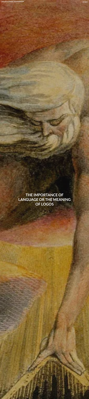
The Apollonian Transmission (12, 1)
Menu (85, 1)
